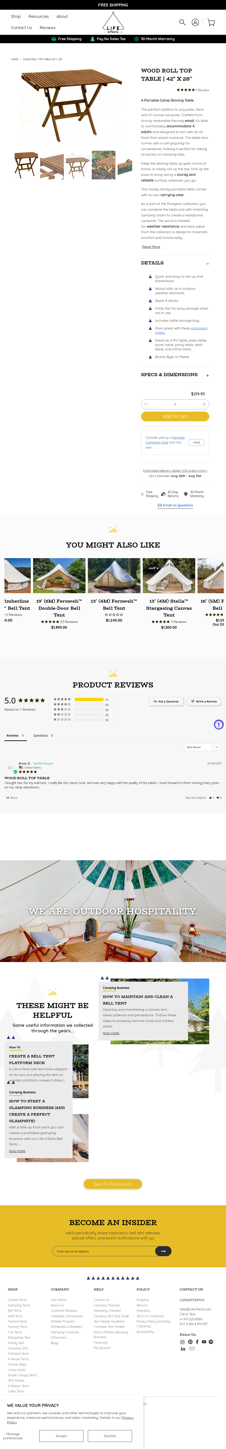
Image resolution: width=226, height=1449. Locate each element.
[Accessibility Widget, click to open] (219, 725)
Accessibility (145, 1332)
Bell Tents (14, 1311)
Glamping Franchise (65, 1332)
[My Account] (195, 22)
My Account (102, 1348)
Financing (100, 1343)
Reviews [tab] (13, 735)
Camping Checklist (107, 1305)
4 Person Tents (18, 1359)
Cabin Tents (16, 1391)
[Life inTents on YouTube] (204, 1342)
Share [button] (13, 798)
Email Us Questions (178, 505)
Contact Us (101, 1300)
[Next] (128, 105)
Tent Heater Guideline (109, 1321)
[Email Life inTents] (192, 1349)
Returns (142, 1305)
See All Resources (113, 1184)
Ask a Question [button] (168, 701)
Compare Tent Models (109, 1327)
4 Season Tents (18, 1386)
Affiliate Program (63, 1321)
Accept (61, 1436)
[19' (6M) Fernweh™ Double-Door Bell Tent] (59, 575)
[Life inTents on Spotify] (211, 1342)
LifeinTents (192, 1300)
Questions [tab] (40, 735)
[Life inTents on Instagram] (183, 1342)
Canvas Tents (17, 1300)
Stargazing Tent (19, 1337)
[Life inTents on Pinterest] (190, 1342)
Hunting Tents (18, 1327)
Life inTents (59, 1300)
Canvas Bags (17, 1364)
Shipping (143, 1300)
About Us (57, 1305)
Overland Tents (18, 1354)
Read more (17, 1151)
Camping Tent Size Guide (111, 1316)
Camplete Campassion (67, 1316)
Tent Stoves (16, 1380)
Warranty (143, 1311)
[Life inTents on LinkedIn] (183, 1349)
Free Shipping (152, 494)
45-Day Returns (173, 494)
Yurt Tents (15, 1332)
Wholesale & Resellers (66, 1327)
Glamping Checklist (107, 1311)
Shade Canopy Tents (22, 1375)
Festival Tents (17, 1321)
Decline (110, 1436)
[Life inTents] (113, 22)
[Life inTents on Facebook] (197, 1342)
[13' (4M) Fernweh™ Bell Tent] (114, 575)
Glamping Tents (19, 1305)
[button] (16, 16)
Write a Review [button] (206, 701)
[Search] (182, 22)
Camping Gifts (18, 1348)
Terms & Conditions (150, 1316)
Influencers (58, 1337)
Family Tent (16, 1343)
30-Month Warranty (197, 494)
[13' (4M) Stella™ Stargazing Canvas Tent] (169, 575)
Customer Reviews (64, 1311)
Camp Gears (17, 1370)
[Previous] (18, 105)
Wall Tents (15, 1316)
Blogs (55, 1343)
